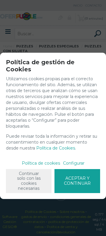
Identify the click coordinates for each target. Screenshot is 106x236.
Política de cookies (41, 163)
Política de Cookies (55, 148)
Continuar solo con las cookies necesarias (29, 181)
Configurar (74, 163)
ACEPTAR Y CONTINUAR (77, 181)
